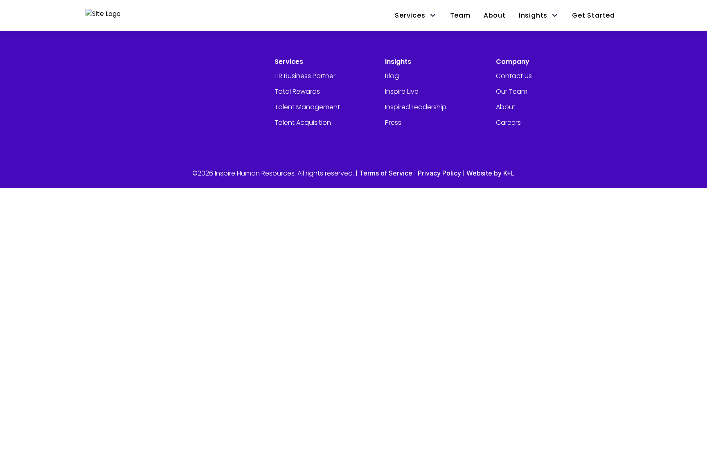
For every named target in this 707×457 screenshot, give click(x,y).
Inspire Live (402, 91)
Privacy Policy (439, 173)
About (506, 107)
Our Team (511, 91)
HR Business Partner (305, 76)
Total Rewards (297, 91)
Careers (508, 122)
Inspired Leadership (415, 107)
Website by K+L (490, 173)
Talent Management (307, 107)
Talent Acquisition (303, 122)
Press (393, 122)
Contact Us (514, 76)
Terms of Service (385, 173)
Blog (392, 76)
